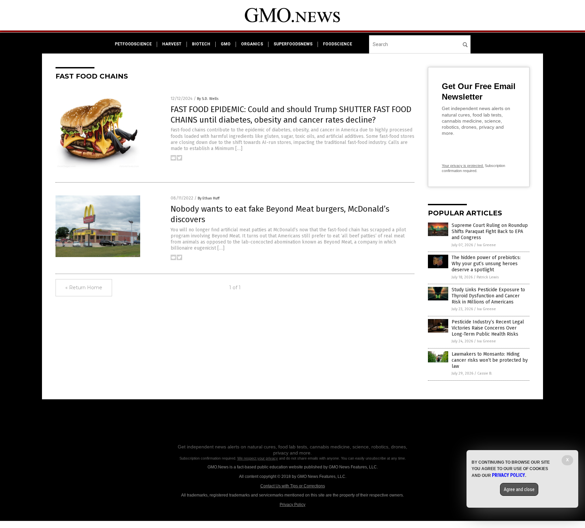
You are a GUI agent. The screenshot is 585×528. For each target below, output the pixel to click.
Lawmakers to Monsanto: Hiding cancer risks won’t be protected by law (490, 360)
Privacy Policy (292, 504)
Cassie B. (484, 373)
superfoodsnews (293, 44)
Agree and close (519, 489)
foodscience (337, 44)
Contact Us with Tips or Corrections (292, 486)
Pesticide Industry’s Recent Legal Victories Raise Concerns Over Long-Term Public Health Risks (488, 328)
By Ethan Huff (208, 198)
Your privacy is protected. (463, 166)
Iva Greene (486, 245)
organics (252, 44)
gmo (226, 44)
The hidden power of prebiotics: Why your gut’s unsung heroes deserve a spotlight (486, 264)
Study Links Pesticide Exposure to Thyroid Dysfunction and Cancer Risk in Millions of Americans (488, 296)
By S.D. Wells (207, 99)
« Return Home (83, 287)
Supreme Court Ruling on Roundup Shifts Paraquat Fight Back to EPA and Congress (490, 231)
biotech (201, 44)
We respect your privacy (257, 458)
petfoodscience (133, 44)
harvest (171, 44)
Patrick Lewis (488, 277)
